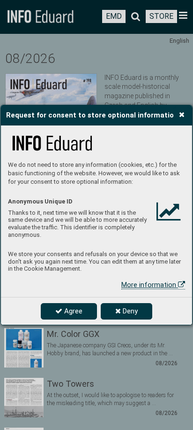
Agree (72, 311)
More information (149, 285)
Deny (129, 311)
